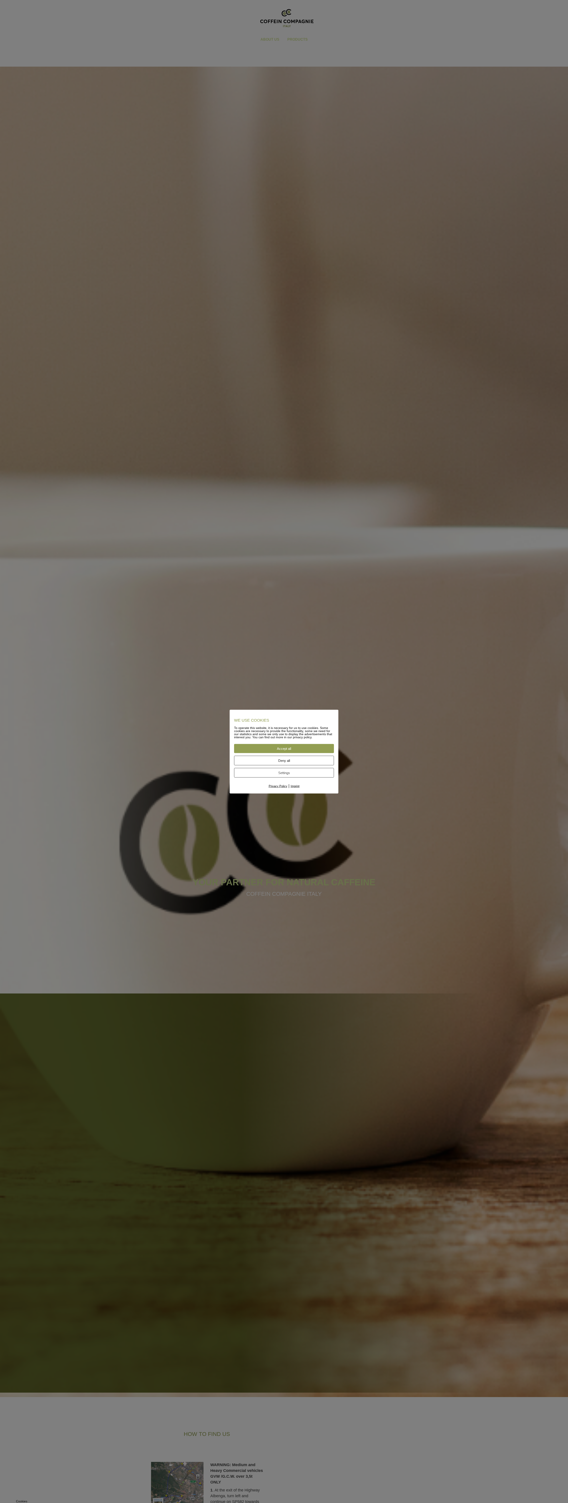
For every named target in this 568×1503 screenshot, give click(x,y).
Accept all (284, 748)
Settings (284, 772)
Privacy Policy (278, 786)
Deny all (284, 760)
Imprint (295, 786)
